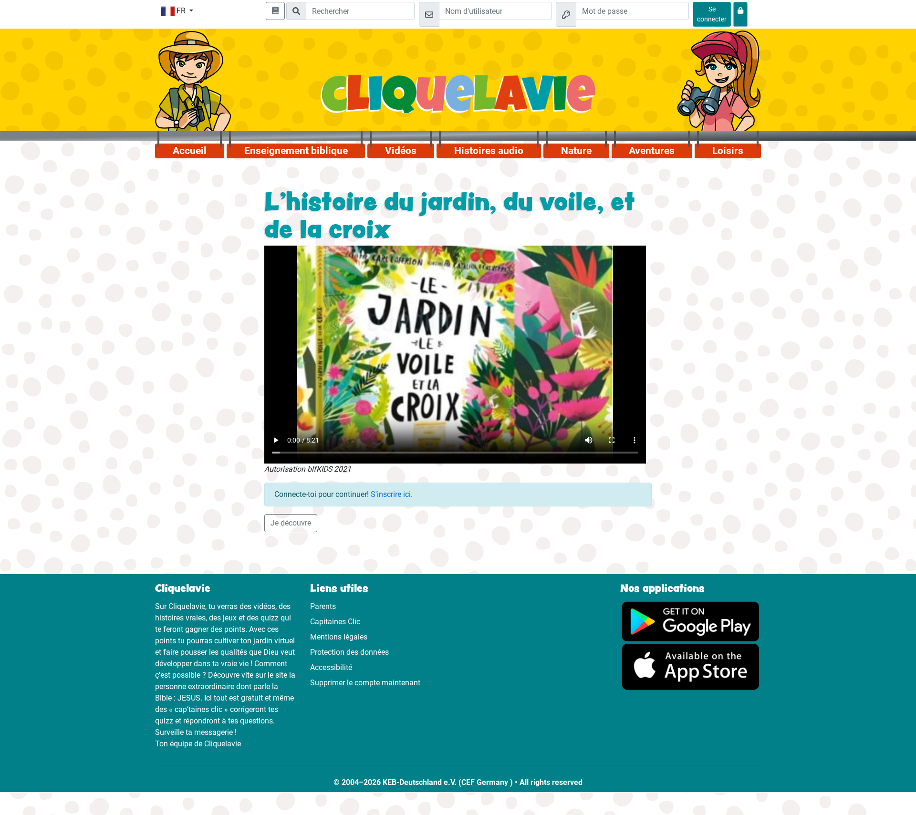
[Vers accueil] (458, 98)
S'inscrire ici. (392, 494)
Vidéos (400, 150)
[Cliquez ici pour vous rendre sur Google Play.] (690, 620)
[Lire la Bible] (275, 11)
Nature (576, 150)
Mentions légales (338, 636)
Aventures (652, 150)
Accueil (190, 150)
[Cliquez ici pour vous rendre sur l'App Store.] (690, 666)
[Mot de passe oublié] (740, 14)
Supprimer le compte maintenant (365, 682)
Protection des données (349, 652)
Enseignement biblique (296, 150)
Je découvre (291, 522)
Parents (323, 606)
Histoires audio (488, 150)
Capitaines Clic (335, 621)
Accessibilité (331, 667)
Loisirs (727, 150)
